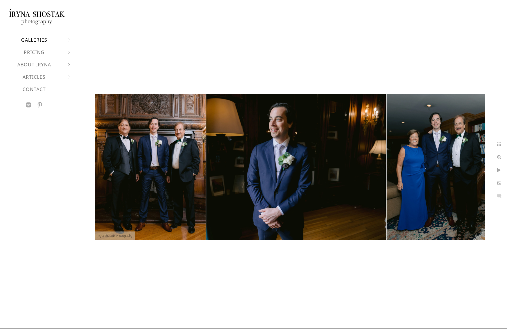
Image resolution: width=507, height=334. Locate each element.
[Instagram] (28, 105)
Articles (34, 77)
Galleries (34, 40)
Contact (34, 89)
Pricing (34, 52)
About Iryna (34, 64)
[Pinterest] (40, 105)
